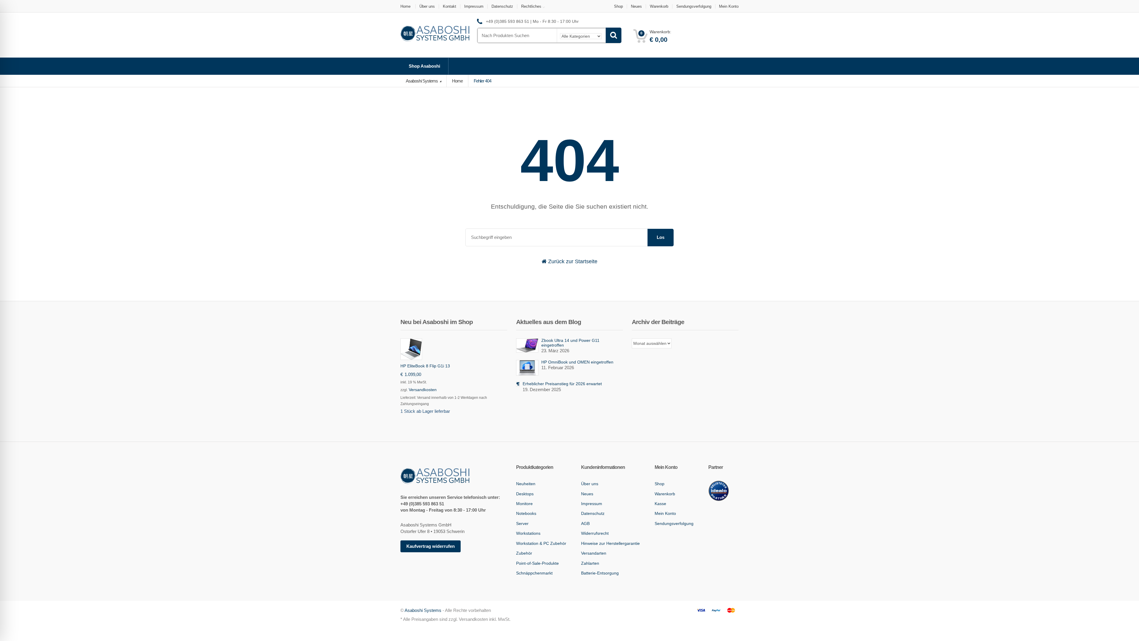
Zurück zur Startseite (572, 261)
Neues (636, 6)
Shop (618, 6)
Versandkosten (423, 389)
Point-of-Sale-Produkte (537, 563)
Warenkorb (659, 6)
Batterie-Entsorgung (600, 573)
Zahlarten (590, 563)
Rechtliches (531, 6)
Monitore (524, 503)
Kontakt (449, 6)
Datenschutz (502, 6)
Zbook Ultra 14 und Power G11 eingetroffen (570, 342)
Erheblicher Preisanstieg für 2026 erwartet (562, 383)
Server (522, 523)
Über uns (427, 6)
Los (660, 237)
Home (405, 6)
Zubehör (524, 553)
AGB (585, 523)
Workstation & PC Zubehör (541, 543)
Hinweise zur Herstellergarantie (610, 543)
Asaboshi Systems (422, 80)
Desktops (525, 493)
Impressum (473, 6)
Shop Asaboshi (424, 66)
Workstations (528, 533)
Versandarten (593, 553)
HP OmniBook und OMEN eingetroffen (577, 362)
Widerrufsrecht (595, 533)
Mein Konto (729, 6)
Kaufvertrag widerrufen (430, 546)
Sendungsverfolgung (693, 6)
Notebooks (526, 513)
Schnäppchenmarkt (534, 573)
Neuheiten (525, 483)
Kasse (660, 503)
